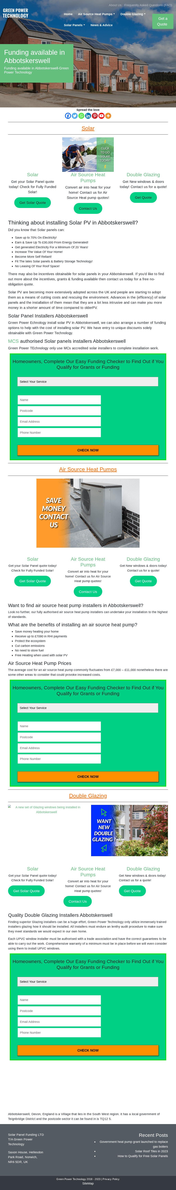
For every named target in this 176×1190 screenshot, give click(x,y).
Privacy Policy (111, 1179)
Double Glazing (131, 14)
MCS (13, 341)
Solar (32, 174)
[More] (108, 116)
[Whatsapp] (81, 116)
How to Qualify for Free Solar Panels (143, 1156)
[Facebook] (68, 116)
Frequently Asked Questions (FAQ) (148, 5)
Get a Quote (162, 21)
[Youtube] (101, 116)
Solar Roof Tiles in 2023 (151, 1151)
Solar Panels (73, 25)
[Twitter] (75, 116)
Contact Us (88, 592)
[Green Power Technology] (15, 14)
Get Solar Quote (32, 581)
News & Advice (102, 25)
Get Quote (143, 581)
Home (68, 14)
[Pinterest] (95, 116)
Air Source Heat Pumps (95, 14)
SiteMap (88, 1183)
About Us (115, 5)
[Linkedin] (88, 116)
